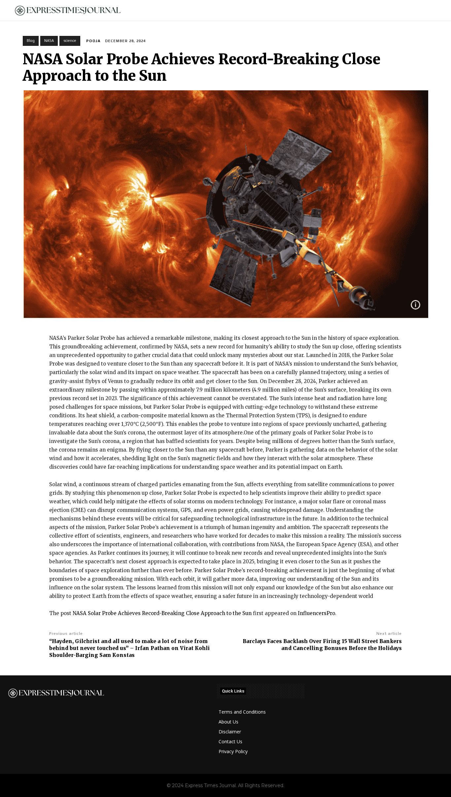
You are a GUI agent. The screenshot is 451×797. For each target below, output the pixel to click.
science (69, 41)
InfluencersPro (316, 613)
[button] (435, 10)
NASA (49, 41)
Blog (31, 41)
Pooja (93, 41)
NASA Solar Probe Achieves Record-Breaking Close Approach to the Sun (162, 613)
